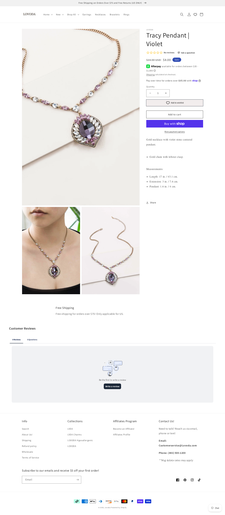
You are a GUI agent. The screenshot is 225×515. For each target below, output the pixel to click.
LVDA (70, 428)
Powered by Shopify (119, 507)
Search (25, 428)
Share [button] (153, 202)
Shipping (150, 74)
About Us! (27, 434)
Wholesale (27, 451)
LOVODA (72, 446)
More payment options (175, 131)
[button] (47, 14)
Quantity (150, 86)
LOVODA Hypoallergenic (80, 440)
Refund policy (29, 446)
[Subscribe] (77, 480)
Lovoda (108, 507)
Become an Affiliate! (124, 428)
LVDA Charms (75, 434)
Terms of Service (30, 457)
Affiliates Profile (121, 434)
